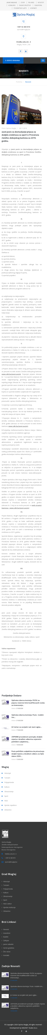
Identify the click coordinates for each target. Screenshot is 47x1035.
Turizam (7, 778)
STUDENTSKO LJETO (20, 8)
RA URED (31, 2)
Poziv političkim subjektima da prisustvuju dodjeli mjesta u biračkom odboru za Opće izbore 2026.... (27, 753)
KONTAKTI (33, 8)
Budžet (5, 937)
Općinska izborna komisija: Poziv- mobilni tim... (27, 716)
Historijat (7, 773)
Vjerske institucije (9, 907)
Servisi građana (8, 948)
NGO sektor (7, 904)
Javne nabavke (8, 944)
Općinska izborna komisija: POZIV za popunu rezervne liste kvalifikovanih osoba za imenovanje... (28, 702)
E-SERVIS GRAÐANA (12, 60)
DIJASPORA (38, 5)
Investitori (6, 933)
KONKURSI (11, 5)
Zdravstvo (7, 810)
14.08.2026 (19, 745)
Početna (19, 82)
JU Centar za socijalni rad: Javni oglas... (26, 727)
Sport (6, 796)
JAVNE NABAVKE (12, 2)
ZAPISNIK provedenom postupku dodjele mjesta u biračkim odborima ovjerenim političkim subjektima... (26, 739)
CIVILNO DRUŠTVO (25, 5)
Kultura (6, 787)
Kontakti (6, 955)
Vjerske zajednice (10, 805)
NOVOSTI (41, 2)
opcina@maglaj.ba (23, 29)
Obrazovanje (8, 791)
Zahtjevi (6, 940)
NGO (6, 801)
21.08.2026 (19, 708)
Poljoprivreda (9, 782)
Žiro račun (6, 952)
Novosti (28, 82)
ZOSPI (23, 2)
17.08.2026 (19, 730)
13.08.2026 (19, 759)
